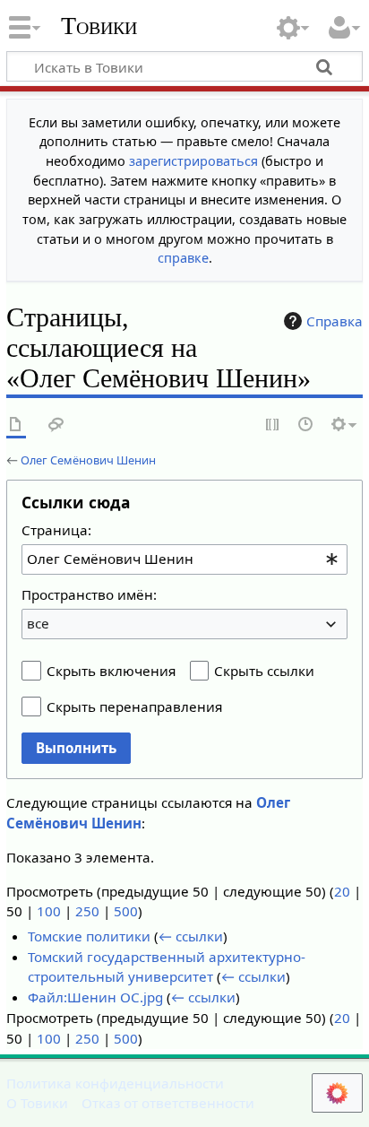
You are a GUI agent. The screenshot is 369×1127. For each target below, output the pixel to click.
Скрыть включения (111, 671)
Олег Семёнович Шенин (88, 460)
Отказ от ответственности (168, 1103)
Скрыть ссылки (264, 671)
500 (126, 911)
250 (87, 911)
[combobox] (184, 559)
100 (49, 911)
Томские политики (89, 936)
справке (183, 257)
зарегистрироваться (193, 160)
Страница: (56, 530)
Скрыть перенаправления (134, 706)
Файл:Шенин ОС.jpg (95, 997)
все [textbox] (38, 623)
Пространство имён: (89, 594)
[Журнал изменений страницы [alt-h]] (306, 425)
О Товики (37, 1103)
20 (342, 891)
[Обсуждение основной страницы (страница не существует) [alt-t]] (56, 425)
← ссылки (191, 936)
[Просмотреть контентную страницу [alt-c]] (16, 425)
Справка (334, 321)
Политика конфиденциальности (115, 1083)
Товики (99, 26)
